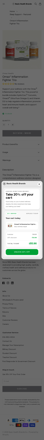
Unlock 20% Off (22, 252)
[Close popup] (39, 184)
